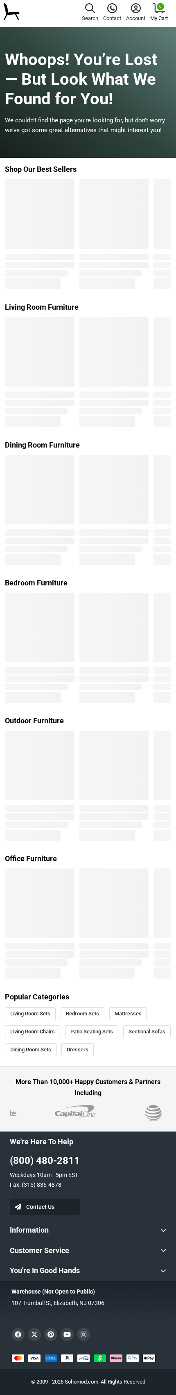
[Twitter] (34, 1334)
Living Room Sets (30, 1013)
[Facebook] (18, 1334)
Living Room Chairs (32, 1031)
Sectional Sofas (147, 1031)
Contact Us (40, 1207)
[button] (90, 13)
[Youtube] (67, 1334)
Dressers (77, 1049)
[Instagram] (83, 1334)
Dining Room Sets (30, 1049)
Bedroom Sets (82, 1013)
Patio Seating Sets (91, 1031)
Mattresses (128, 1013)
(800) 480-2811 (45, 1160)
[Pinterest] (50, 1334)
